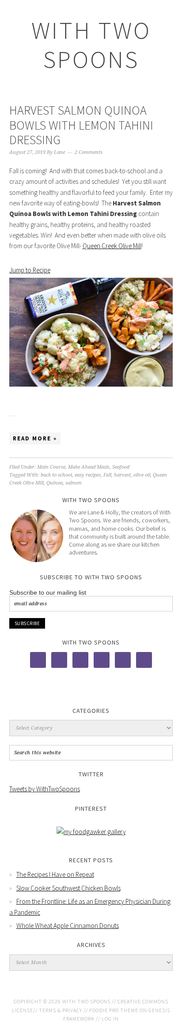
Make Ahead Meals (89, 467)
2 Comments (88, 152)
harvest (122, 475)
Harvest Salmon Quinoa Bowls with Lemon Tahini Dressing (81, 125)
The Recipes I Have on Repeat (55, 874)
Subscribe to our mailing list (47, 592)
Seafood (120, 467)
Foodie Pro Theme (113, 1010)
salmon (73, 483)
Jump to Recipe (29, 270)
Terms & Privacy (60, 1010)
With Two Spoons (91, 45)
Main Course (51, 467)
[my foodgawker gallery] (91, 831)
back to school (56, 475)
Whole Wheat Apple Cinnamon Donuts (67, 925)
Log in (110, 1018)
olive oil (141, 475)
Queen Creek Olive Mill (112, 246)
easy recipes (88, 475)
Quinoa (54, 483)
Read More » (35, 438)
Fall (107, 475)
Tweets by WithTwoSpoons (44, 789)
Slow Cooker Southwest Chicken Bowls (68, 888)
